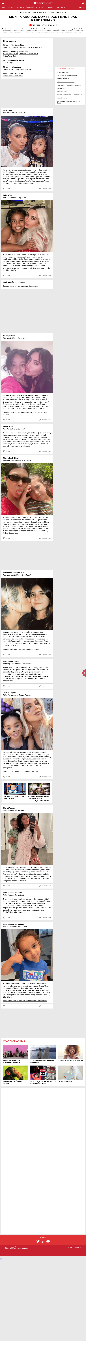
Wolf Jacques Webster (24, 69)
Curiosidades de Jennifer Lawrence (67, 75)
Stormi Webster (9, 69)
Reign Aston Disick (10, 56)
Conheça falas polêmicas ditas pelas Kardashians (21, 649)
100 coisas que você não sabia (65, 82)
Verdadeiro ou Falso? (63, 72)
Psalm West (37, 47)
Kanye (12, 172)
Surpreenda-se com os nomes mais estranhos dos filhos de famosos (25, 413)
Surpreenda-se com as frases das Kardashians (20, 286)
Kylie (11, 867)
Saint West (17, 47)
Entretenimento (39, 12)
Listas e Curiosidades (57, 12)
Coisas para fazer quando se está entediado (69, 95)
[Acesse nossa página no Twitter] (38, 1241)
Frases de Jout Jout (62, 98)
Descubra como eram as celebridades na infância (21, 771)
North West (7, 47)
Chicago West (27, 47)
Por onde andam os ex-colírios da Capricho (69, 85)
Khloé (29, 752)
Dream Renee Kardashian (13, 76)
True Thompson (9, 62)
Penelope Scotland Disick (28, 54)
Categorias (25, 12)
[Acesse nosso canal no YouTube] (48, 1241)
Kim (6, 172)
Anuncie (78, 1247)
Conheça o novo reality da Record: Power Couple (69, 102)
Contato (71, 1247)
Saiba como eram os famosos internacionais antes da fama (25, 1001)
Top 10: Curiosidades (63, 78)
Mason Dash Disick (10, 54)
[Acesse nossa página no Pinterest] (43, 1241)
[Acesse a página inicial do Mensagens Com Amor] (43, 3)
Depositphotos (23, 1249)
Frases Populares (62, 91)
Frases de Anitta (61, 88)
